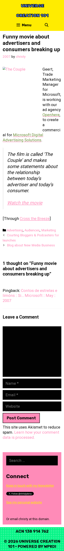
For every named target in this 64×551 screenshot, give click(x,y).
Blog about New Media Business (31, 245)
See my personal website (24, 502)
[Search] (46, 25)
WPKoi (50, 546)
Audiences (32, 230)
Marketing (48, 230)
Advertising (15, 230)
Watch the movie (24, 202)
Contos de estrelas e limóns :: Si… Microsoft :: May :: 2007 (30, 295)
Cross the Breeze (35, 218)
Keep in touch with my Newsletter (30, 485)
